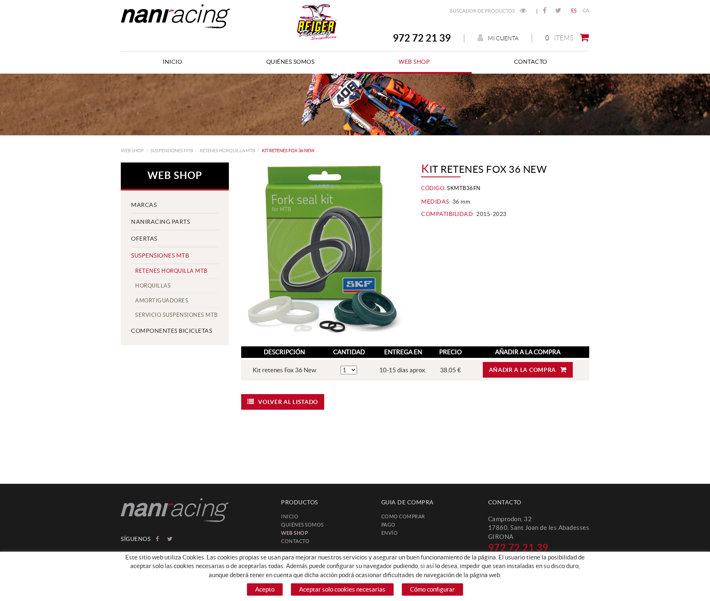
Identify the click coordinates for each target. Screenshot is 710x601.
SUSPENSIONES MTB (171, 150)
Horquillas (153, 286)
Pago (388, 524)
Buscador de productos (483, 11)
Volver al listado (288, 402)
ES (574, 10)
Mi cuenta (503, 38)
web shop (132, 150)
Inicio (289, 516)
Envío (389, 533)
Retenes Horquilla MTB (227, 150)
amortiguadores (161, 300)
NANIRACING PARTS (160, 221)
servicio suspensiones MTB (176, 315)
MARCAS (144, 205)
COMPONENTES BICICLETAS (171, 330)
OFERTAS (144, 238)
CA (586, 10)
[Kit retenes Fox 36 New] (322, 250)
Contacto (295, 541)
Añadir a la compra (522, 370)
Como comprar (403, 516)
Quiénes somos (302, 524)
